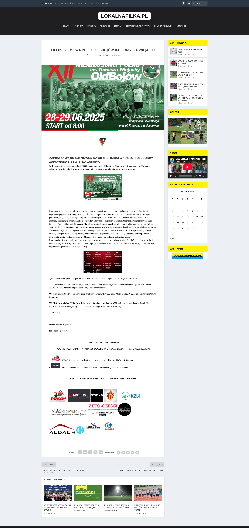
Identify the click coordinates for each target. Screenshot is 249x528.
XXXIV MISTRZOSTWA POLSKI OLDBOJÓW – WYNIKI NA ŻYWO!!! (57, 507)
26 (183, 228)
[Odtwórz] (171, 176)
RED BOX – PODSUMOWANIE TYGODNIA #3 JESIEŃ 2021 (117, 506)
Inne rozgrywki (163, 26)
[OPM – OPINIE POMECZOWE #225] (173, 51)
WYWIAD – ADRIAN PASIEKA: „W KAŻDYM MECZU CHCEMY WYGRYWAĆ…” (190, 98)
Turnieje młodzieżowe (138, 26)
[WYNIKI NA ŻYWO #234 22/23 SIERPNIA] (173, 63)
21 (193, 222)
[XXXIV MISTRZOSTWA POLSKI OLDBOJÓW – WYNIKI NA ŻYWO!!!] (58, 493)
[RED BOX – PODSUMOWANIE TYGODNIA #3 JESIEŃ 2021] (118, 493)
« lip (172, 238)
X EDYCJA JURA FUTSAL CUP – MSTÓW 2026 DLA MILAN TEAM (148, 507)
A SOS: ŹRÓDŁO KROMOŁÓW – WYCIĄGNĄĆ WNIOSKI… (191, 85)
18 (178, 222)
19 (183, 222)
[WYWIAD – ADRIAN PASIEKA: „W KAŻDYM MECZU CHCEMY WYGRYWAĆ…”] (173, 97)
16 (202, 216)
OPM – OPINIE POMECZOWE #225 (190, 50)
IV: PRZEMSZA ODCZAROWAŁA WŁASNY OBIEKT (191, 73)
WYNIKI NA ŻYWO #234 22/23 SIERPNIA (190, 62)
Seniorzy (78, 26)
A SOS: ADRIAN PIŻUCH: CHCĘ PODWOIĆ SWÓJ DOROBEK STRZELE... (84, 3)
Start (66, 26)
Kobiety (91, 26)
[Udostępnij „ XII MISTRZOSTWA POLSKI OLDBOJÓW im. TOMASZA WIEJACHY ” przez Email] (100, 452)
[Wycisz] (200, 176)
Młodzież (105, 26)
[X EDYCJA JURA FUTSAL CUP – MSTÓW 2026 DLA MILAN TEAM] (148, 493)
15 (197, 216)
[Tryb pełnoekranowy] (204, 176)
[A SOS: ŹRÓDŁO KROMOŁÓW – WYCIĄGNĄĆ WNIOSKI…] (173, 86)
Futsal (118, 26)
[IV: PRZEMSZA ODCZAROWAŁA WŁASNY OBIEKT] (173, 74)
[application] (188, 167)
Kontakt (181, 26)
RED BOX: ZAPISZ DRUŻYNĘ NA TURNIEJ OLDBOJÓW (86, 506)
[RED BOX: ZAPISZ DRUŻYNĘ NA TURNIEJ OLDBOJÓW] (88, 493)
